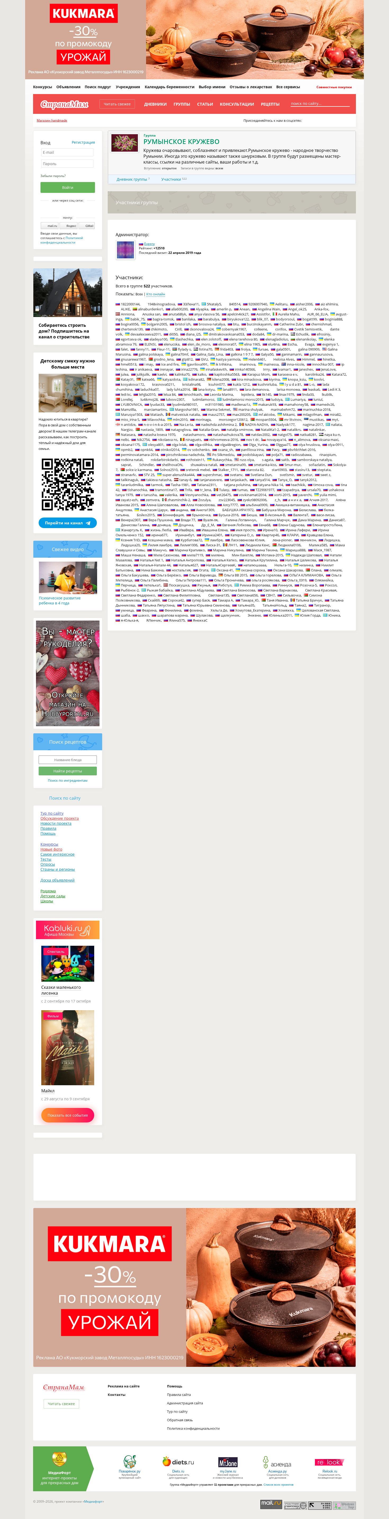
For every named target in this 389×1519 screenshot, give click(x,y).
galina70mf (179, 354)
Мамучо (159, 550)
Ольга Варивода (202, 575)
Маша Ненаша (133, 555)
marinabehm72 (283, 409)
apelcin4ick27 (237, 314)
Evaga (309, 344)
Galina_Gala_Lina (209, 354)
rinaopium (327, 454)
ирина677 (159, 535)
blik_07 (262, 319)
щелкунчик (230, 615)
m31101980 (214, 404)
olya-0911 (335, 444)
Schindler (146, 464)
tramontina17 (166, 489)
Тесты (45, 859)
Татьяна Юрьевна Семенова (206, 605)
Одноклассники (71, 209)
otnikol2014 (170, 449)
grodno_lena (164, 359)
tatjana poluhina (237, 484)
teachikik (298, 484)
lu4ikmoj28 (149, 399)
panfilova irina (252, 449)
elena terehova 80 (243, 339)
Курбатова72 (191, 540)
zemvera (152, 499)
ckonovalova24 (202, 329)
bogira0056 (129, 324)
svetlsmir (287, 474)
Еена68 (264, 525)
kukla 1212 (241, 384)
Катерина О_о (241, 535)
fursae (263, 349)
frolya (245, 349)
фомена (195, 610)
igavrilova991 (197, 364)
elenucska (171, 344)
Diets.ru (178, 1471)
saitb (285, 459)
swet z (325, 474)
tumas (242, 489)
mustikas (316, 419)
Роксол (331, 585)
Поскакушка (179, 585)
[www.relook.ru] (329, 1468)
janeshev (306, 369)
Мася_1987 (322, 550)
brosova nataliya (212, 324)
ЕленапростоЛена (327, 525)
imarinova (247, 364)
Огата (203, 570)
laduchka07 (150, 389)
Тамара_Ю (250, 600)
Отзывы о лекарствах (251, 86)
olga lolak (179, 444)
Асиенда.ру (277, 1471)
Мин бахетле (242, 555)
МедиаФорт (59, 1472)
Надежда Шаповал (306, 555)
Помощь (48, 833)
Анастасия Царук (154, 509)
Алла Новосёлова (200, 504)
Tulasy (224, 489)
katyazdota (171, 379)
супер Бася (201, 600)
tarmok (157, 484)
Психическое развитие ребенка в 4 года (60, 600)
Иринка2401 (212, 535)
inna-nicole (295, 364)
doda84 (258, 334)
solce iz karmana (139, 469)
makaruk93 (267, 404)
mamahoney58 (296, 404)
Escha (292, 344)
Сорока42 (176, 600)
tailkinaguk (129, 479)
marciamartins (155, 409)
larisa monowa (288, 389)
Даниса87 (337, 520)
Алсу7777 (230, 504)
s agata (267, 459)
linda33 (308, 394)
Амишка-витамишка (292, 504)
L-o (311, 384)
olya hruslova (309, 444)
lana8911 (230, 389)
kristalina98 (191, 384)
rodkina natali (132, 459)
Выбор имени (212, 86)
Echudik (302, 334)
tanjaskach (238, 479)
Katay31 (127, 379)
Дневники (155, 104)
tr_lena (205, 489)
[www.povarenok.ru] (129, 1468)
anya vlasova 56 (206, 314)
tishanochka (137, 489)
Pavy (275, 449)
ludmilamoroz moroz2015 (243, 399)
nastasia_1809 (152, 429)
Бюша (252, 514)
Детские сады (52, 895)
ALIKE (125, 309)
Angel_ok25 (297, 309)
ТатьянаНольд (274, 605)
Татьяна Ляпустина (158, 605)
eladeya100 (158, 339)
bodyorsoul (285, 319)
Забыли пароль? (53, 176)
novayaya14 (276, 439)
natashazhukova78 (228, 434)
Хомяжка (285, 610)
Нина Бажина (152, 570)
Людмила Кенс (257, 545)
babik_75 (137, 319)
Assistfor (263, 314)
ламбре (216, 540)
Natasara (128, 434)
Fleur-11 (163, 349)
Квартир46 (270, 535)
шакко (143, 615)
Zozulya (204, 499)
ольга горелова (268, 575)
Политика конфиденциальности (193, 1428)
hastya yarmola (228, 359)
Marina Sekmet (218, 409)
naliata (336, 424)
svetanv (236, 474)
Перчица (128, 585)
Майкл (48, 1091)
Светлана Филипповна (181, 595)
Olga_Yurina (258, 444)
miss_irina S (130, 419)
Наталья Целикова (300, 560)
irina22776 (189, 369)
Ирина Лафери (298, 530)
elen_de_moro (199, 344)
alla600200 (179, 309)
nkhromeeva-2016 (223, 439)
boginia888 (333, 319)
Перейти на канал (64, 522)
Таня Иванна (277, 600)
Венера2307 (130, 520)
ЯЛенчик (153, 620)
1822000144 (130, 304)
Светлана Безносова (238, 590)
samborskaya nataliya (314, 459)
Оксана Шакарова (288, 570)
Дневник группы (132, 179)
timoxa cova (323, 484)
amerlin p (223, 309)
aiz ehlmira (329, 304)
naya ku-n (332, 434)
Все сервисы (288, 86)
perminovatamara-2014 (139, 454)
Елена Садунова (291, 525)
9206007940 (257, 304)
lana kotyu (206, 389)
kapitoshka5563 (226, 374)
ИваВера (186, 530)
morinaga (203, 419)
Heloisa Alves (283, 359)
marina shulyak (250, 409)
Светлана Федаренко (138, 595)
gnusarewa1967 (133, 359)
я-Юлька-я (129, 620)
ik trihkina (223, 364)
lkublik (327, 394)
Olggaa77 (283, 444)
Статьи (205, 104)
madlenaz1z (240, 404)
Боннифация (173, 514)
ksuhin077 (217, 384)
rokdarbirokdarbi (164, 459)
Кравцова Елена (320, 535)
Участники (171, 179)
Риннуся (285, 585)
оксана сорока (253, 570)
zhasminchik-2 (179, 499)
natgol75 (285, 434)
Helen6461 (256, 359)
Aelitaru (281, 304)
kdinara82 (196, 379)
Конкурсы (42, 86)
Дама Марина (309, 520)
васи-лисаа (325, 514)
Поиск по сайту (64, 798)
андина (182, 509)
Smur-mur (292, 464)
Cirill (178, 329)
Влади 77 (188, 520)
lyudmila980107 (184, 404)
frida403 (226, 349)
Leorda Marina (221, 394)
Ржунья (203, 585)
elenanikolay (306, 339)
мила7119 (195, 555)
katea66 (148, 379)
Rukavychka (222, 459)
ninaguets (193, 439)
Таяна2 (300, 605)
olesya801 (156, 444)
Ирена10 (270, 530)
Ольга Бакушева (134, 575)
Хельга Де (219, 610)
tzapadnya (290, 489)
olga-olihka (203, 444)
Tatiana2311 (206, 484)
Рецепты (270, 104)
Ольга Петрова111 (191, 580)
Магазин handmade (52, 120)
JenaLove (328, 369)
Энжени (254, 615)
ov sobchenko (198, 449)
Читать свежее (117, 103)
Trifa (188, 489)
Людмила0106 (289, 545)
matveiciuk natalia (185, 414)
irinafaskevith (216, 369)
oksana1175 (130, 444)
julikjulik (143, 374)
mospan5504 (266, 419)
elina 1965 (252, 344)
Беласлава (307, 509)
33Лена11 (191, 304)
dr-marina (280, 334)
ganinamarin (291, 354)
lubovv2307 (175, 399)
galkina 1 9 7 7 (242, 354)
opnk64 (146, 449)
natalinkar (317, 429)
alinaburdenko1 (150, 309)
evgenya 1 (330, 344)
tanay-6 (185, 479)
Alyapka (202, 309)
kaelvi (161, 374)
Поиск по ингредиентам (68, 780)
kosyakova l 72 (132, 384)
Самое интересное (57, 854)
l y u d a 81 (293, 384)
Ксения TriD (130, 540)
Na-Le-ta (186, 424)
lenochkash (193, 394)
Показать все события (68, 1115)
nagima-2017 (313, 424)
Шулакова (204, 615)
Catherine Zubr (291, 324)
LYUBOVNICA (131, 404)
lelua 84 (169, 394)
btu (236, 324)
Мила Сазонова (166, 555)
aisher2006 (304, 304)
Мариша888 (295, 550)
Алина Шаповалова (162, 504)
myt (335, 419)
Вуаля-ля (210, 520)
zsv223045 (227, 499)
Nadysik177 (285, 424)
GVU (204, 359)
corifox (280, 329)
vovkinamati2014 (252, 494)
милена (217, 555)
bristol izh (183, 324)
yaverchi (304, 494)
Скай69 (154, 600)
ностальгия (181, 570)
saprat (126, 464)
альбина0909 (256, 504)
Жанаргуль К (131, 530)
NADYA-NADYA (256, 424)
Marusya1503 (131, 414)
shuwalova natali (204, 464)
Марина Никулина (228, 550)
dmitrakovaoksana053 (226, 334)
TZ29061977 (265, 489)
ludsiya (276, 399)
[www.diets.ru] (178, 1468)
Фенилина (173, 610)
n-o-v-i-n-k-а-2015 (157, 424)
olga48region (230, 444)
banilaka (188, 319)
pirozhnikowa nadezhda (185, 454)
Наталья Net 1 (151, 560)
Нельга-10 (282, 565)
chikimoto (159, 329)
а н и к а (294, 499)
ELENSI (150, 344)
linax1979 (286, 394)
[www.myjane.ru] (228, 1468)
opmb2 (126, 449)
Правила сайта (179, 1394)
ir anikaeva (143, 369)
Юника (334, 615)
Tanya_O (285, 479)
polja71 (277, 454)
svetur (307, 474)
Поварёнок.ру (130, 1471)
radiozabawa (301, 454)
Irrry (266, 369)
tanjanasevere (211, 479)
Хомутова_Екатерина (252, 610)
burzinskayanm (259, 324)
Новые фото (51, 849)
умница (127, 610)
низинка (306, 565)
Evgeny (149, 243)
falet (124, 349)
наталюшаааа (254, 565)
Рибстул (225, 585)
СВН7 (270, 595)
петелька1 (152, 585)
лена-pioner (282, 540)
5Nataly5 (214, 304)
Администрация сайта (185, 1403)
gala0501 (283, 349)
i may (148, 364)
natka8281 (308, 434)
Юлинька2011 (280, 615)
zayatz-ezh (129, 499)
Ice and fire (170, 364)
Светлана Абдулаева (197, 590)
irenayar (166, 369)
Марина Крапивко (190, 550)
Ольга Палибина (154, 580)
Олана (316, 570)
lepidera (247, 394)
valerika (171, 494)
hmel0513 (128, 364)
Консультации (237, 104)
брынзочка (201, 514)
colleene (260, 329)
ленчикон (308, 540)
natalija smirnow (240, 429)
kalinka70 (182, 374)
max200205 (241, 414)
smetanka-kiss (265, 464)
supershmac (212, 474)
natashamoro (194, 434)
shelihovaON (172, 464)
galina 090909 (308, 349)
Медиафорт (93, 1501)
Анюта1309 (205, 509)
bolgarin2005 (157, 324)
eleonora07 (227, 344)
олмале (335, 570)
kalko (202, 374)
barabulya (211, 319)
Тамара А (225, 600)
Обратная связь (180, 1420)
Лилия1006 (188, 545)
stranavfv (128, 474)
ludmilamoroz (203, 399)
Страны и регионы (57, 869)
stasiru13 (302, 469)
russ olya (247, 459)
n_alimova (302, 439)
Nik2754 (143, 439)
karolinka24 (314, 374)
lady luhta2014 (178, 389)
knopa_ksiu (297, 379)
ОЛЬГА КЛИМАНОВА (306, 575)
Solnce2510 (169, 469)
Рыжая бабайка (160, 590)
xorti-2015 (282, 494)
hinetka (329, 359)
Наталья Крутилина (261, 560)
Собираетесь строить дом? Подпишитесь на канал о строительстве (64, 331)
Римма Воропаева (255, 585)
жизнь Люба (160, 530)
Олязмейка (324, 580)
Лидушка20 (130, 545)
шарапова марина (172, 615)
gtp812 (187, 359)
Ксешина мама (160, 540)
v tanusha (149, 494)
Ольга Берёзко (168, 575)
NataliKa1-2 (270, 429)
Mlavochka (156, 419)
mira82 (335, 414)
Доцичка (186, 525)
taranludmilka (132, 484)
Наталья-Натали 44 (154, 565)
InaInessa (271, 364)
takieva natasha (158, 479)
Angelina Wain (269, 309)
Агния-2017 (318, 499)
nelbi (125, 439)
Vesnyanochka (196, 494)
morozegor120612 (233, 419)
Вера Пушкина (160, 520)
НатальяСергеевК (220, 565)
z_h (277, 499)
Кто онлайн (155, 294)
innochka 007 (322, 364)
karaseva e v (287, 374)
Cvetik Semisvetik (308, 329)
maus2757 (216, 414)
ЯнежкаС (200, 620)
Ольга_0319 (296, 580)
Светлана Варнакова (280, 590)
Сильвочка (292, 595)
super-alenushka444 (178, 474)
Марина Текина (264, 550)
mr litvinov (292, 419)
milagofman (312, 414)
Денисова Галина (135, 525)
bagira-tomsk (163, 319)
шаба (125, 615)
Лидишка (332, 540)
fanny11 (142, 349)
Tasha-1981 (180, 484)
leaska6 (314, 389)
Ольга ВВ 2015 (235, 575)
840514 (234, 304)
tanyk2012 (308, 479)
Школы (46, 900)
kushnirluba (267, 384)
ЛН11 (232, 545)
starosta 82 (255, 469)
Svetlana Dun (261, 474)
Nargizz (127, 429)
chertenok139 (132, 329)
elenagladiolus (276, 339)
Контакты (116, 1394)
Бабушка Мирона (276, 509)
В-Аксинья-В (275, 514)
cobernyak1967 (234, 329)
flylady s (184, 349)
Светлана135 (218, 595)
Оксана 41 (224, 570)
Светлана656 (247, 595)
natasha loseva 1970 (159, 434)
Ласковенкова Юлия (247, 540)
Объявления (68, 86)
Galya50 (267, 354)
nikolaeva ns (167, 439)
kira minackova (249, 379)
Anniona (127, 314)
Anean (244, 309)
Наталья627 (188, 565)
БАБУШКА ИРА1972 (238, 509)
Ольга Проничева (228, 580)
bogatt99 (309, 319)
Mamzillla (128, 409)
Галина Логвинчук (241, 520)
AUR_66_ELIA (317, 314)
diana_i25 (193, 334)
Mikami (289, 414)
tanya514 (262, 479)
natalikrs (294, 429)
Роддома (48, 890)
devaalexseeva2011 (145, 334)
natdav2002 (260, 434)
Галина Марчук (277, 520)
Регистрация (83, 142)
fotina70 (205, 349)
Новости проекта (55, 823)
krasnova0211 (163, 384)
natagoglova (181, 429)
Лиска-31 (213, 545)
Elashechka (184, 339)
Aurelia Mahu (288, 314)
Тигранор (322, 605)
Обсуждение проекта (59, 818)
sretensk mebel (198, 469)
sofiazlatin (317, 464)
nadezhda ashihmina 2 (219, 424)
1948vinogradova (161, 304)
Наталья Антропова (187, 560)
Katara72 (339, 374)
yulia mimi (328, 494)
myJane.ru (228, 1471)
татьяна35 (246, 605)
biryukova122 (238, 319)
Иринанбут (184, 535)
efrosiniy (323, 334)
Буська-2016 (228, 514)
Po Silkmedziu (223, 454)
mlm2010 (180, 419)
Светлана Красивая (320, 590)
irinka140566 (245, 369)
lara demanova (257, 389)
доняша (163, 525)
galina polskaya (151, 354)
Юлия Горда (310, 615)
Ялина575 (177, 620)
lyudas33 (157, 404)
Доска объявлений (57, 880)
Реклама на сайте (124, 1386)
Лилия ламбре (159, 545)
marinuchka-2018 (316, 409)
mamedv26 (325, 404)
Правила (48, 828)
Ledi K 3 (334, 389)
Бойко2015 (146, 514)
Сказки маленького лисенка (61, 990)
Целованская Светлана (320, 610)
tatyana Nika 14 (270, 484)
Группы (182, 104)
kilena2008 (220, 379)
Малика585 (318, 545)
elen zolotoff (211, 339)
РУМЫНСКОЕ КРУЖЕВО (181, 141)
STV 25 (149, 474)
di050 (173, 334)
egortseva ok (131, 339)
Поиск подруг (98, 86)
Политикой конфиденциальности (61, 240)
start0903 (279, 469)
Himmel (308, 359)
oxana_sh (225, 449)
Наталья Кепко (224, 560)
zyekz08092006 (254, 499)
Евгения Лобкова (236, 525)
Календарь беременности (170, 86)
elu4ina (273, 344)
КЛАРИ (292, 535)
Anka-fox (321, 309)
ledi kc (126, 394)
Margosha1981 (186, 409)
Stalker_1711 (228, 469)
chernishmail (321, 324)
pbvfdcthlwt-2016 (301, 449)
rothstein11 (195, 459)
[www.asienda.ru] (278, 1468)
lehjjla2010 (147, 394)
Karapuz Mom (258, 374)
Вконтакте (64, 209)
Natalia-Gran (209, 429)
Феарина (149, 610)
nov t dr (252, 439)
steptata (324, 469)
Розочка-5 (308, 585)
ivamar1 (284, 369)
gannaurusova (321, 354)
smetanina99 (235, 464)
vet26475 (223, 494)
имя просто (245, 530)
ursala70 (313, 489)
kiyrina (274, 379)
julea (124, 374)
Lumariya (298, 399)
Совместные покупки (334, 87)
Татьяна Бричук (309, 600)
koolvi (319, 379)
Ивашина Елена (215, 530)
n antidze (128, 424)
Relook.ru (330, 1471)
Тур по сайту (52, 813)
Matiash (156, 414)
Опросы (47, 864)
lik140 (266, 394)
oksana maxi (328, 439)
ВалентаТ (300, 514)
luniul (318, 399)
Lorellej (126, 399)
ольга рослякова (265, 580)
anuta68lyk (177, 314)
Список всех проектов (278, 1484)
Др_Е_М (207, 525)
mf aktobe (267, 414)
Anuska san (151, 314)
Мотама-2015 (272, 555)
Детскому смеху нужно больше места (67, 364)
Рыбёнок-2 (130, 590)
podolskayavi (252, 454)
